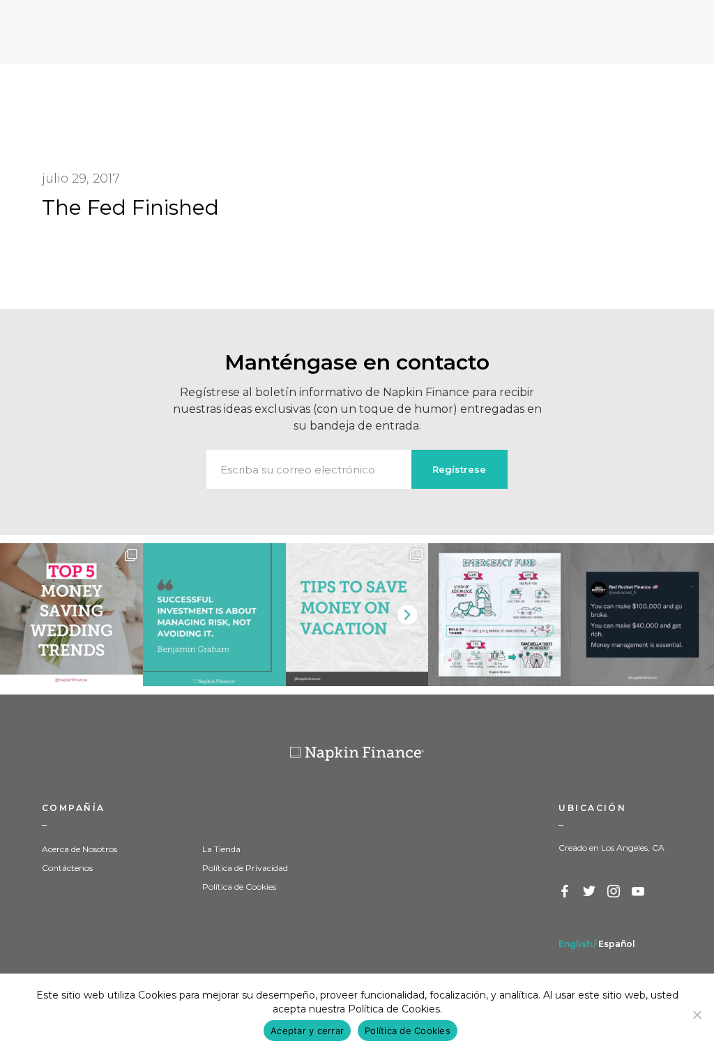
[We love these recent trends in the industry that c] (71, 614)
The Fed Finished (130, 207)
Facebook (565, 892)
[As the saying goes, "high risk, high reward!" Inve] (214, 614)
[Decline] (697, 1015)
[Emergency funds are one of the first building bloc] (499, 614)
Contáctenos (67, 868)
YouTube (639, 892)
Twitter (590, 892)
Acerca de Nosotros (79, 849)
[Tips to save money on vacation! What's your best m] (357, 614)
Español (616, 944)
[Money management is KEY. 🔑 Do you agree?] (642, 614)
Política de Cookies (239, 886)
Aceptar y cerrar (307, 1030)
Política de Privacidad (245, 868)
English (575, 944)
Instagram (614, 892)
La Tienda (221, 849)
